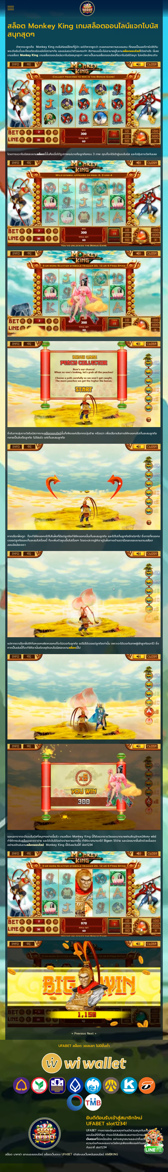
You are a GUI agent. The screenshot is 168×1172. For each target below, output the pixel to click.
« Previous (79, 1033)
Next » (91, 1033)
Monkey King (29, 55)
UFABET (67, 1154)
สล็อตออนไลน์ (35, 845)
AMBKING (111, 1154)
